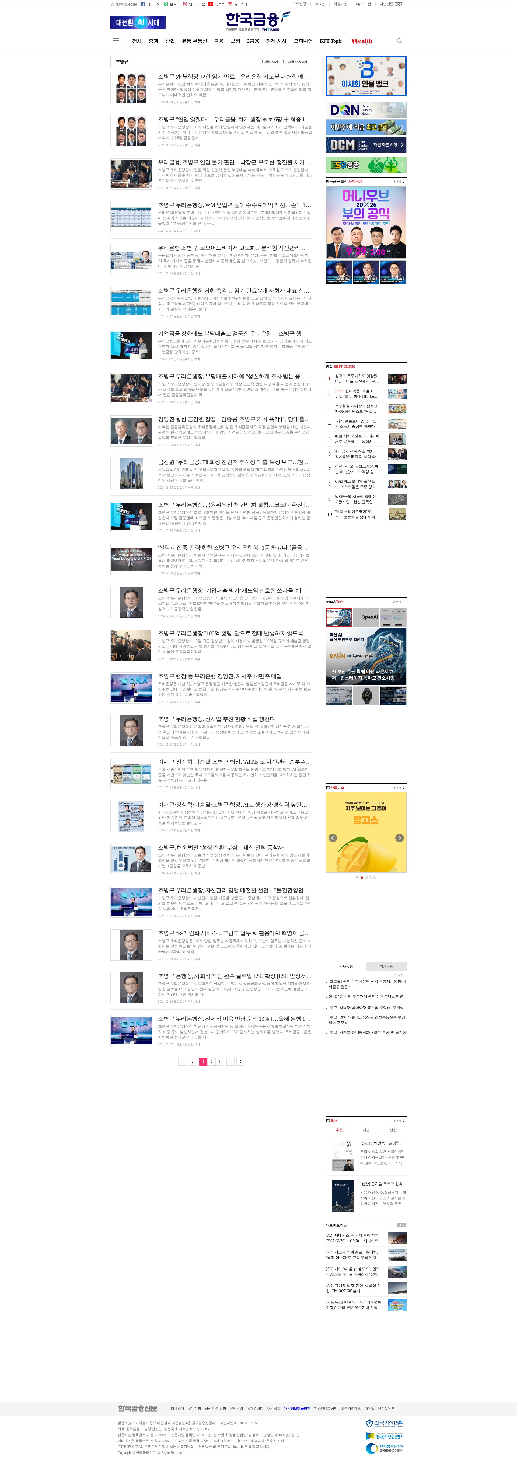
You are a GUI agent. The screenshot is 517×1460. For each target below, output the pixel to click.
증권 (153, 41)
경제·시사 (276, 41)
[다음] (230, 1062)
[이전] (192, 1062)
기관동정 (386, 966)
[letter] (237, 4)
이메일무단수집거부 (379, 1408)
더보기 (396, 181)
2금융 (253, 41)
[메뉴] (116, 40)
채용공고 (273, 1408)
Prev (333, 838)
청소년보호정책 (325, 1408)
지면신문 (386, 4)
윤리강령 (236, 1408)
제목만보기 (271, 61)
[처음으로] (182, 1062)
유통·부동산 (194, 41)
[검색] (400, 40)
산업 (170, 41)
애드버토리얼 (336, 1225)
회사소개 (177, 1408)
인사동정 (346, 966)
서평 (366, 1130)
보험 (235, 41)
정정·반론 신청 (215, 1408)
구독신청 (299, 4)
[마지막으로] (240, 1062)
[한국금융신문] (123, 4)
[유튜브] (216, 4)
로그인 (320, 4)
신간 (393, 1130)
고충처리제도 (351, 1408)
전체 (137, 41)
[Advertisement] (366, 323)
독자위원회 (255, 1408)
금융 (218, 41)
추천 (339, 1130)
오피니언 (303, 41)
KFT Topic (331, 41)
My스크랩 (363, 4)
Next (399, 838)
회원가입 (340, 4)
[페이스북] (150, 4)
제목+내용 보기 (297, 61)
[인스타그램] (194, 4)
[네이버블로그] (171, 4)
